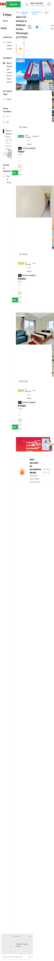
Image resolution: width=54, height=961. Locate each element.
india (17, 12)
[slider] (4, 25)
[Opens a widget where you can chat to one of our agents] (17, 946)
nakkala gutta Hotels (37, 13)
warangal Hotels (25, 13)
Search (13, 4)
